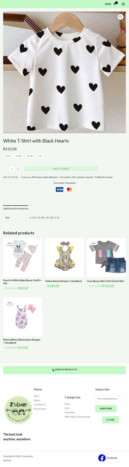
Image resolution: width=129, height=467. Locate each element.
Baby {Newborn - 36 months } (57, 177)
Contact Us (39, 404)
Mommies (70, 412)
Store (110, 419)
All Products (37, 177)
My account (40, 408)
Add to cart (61, 169)
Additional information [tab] (15, 208)
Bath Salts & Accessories (77, 416)
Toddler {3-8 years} (103, 177)
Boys (67, 404)
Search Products (66, 369)
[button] (120, 17)
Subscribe (106, 408)
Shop (36, 396)
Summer (81, 177)
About (37, 400)
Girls (74, 177)
